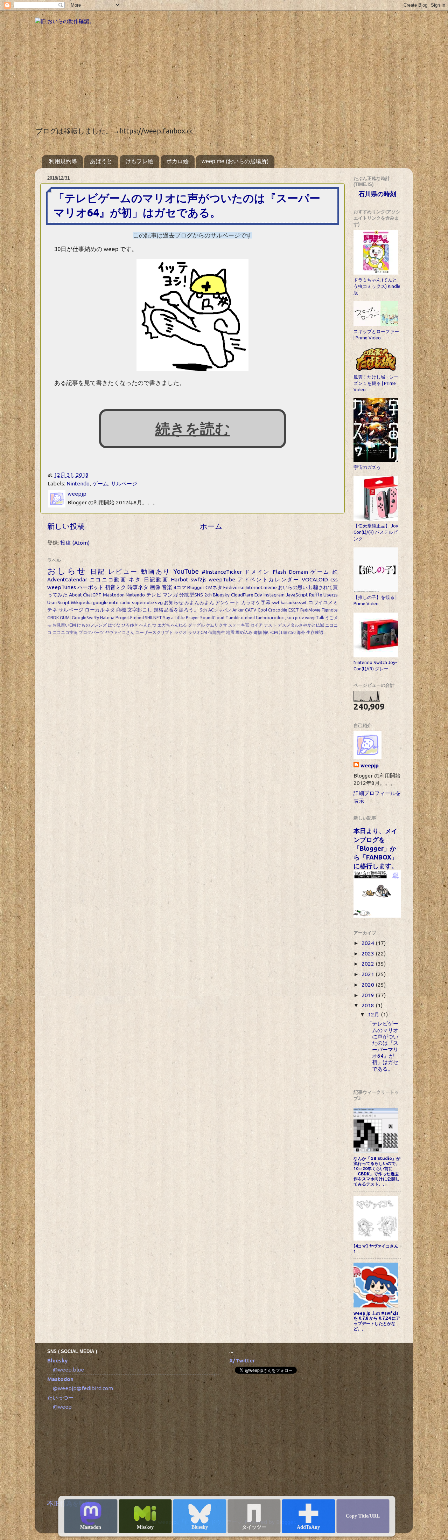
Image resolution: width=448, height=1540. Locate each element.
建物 (257, 632)
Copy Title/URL (363, 1516)
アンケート (227, 602)
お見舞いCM (64, 625)
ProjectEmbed (129, 617)
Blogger (195, 587)
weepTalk (314, 617)
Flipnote (330, 610)
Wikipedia (81, 602)
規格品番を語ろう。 (176, 610)
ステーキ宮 (238, 625)
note (114, 602)
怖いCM (270, 632)
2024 (369, 943)
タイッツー (254, 1527)
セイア (256, 625)
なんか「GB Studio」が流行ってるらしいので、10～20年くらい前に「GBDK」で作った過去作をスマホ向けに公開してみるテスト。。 (377, 1171)
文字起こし (140, 610)
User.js (330, 595)
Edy (258, 595)
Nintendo (78, 483)
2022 (369, 964)
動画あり (156, 571)
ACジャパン (219, 610)
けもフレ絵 (139, 161)
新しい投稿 (66, 526)
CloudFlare (242, 595)
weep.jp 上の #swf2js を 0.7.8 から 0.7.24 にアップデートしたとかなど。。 (377, 1321)
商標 (121, 610)
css (334, 579)
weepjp (369, 765)
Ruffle (315, 595)
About (75, 595)
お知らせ (173, 602)
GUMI (65, 617)
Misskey (145, 1527)
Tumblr (232, 617)
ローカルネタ (100, 610)
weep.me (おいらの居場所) (235, 161)
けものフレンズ (91, 625)
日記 (97, 571)
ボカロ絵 (177, 161)
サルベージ (124, 483)
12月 (374, 1014)
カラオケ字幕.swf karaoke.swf (274, 602)
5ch (203, 610)
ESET (293, 610)
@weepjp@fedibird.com (83, 1388)
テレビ (154, 595)
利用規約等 (63, 161)
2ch (208, 595)
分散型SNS (191, 595)
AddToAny (308, 1527)
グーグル (196, 625)
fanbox (263, 617)
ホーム (211, 526)
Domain (298, 572)
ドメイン (257, 572)
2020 (369, 985)
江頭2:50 (287, 632)
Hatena (107, 617)
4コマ (180, 587)
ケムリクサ (216, 625)
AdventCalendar (67, 579)
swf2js (198, 579)
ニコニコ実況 (65, 632)
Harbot (179, 579)
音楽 (167, 587)
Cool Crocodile (272, 610)
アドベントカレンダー (269, 579)
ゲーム (100, 483)
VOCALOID (315, 579)
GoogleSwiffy (85, 617)
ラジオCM (197, 632)
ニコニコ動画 (108, 579)
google (100, 602)
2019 (369, 995)
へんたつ (147, 625)
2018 (369, 1005)
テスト (270, 625)
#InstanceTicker (222, 572)
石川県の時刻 (377, 193)
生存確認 (314, 632)
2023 (369, 954)
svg (159, 602)
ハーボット (90, 587)
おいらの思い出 (295, 587)
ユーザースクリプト (154, 632)
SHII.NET (153, 617)
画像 (155, 587)
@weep (62, 1407)
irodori (278, 617)
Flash (279, 572)
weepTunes (61, 587)
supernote (143, 602)
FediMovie (310, 610)
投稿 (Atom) (75, 543)
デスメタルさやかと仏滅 (301, 625)
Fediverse (234, 587)
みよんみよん (199, 602)
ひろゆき (129, 625)
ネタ (135, 579)
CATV (250, 610)
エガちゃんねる (172, 625)
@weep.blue (68, 1370)
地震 (230, 632)
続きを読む (192, 428)
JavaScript (297, 595)
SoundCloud (212, 617)
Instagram (274, 595)
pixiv (299, 617)
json (290, 617)
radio (125, 602)
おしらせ (67, 570)
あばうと (101, 161)
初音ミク (115, 587)
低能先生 (216, 632)
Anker (238, 610)
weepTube (222, 579)
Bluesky (199, 1527)
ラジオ (180, 632)
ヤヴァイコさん (119, 632)
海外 (301, 632)
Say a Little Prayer (181, 617)
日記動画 (156, 579)
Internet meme (261, 587)
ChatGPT (92, 595)
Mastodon (90, 1527)
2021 (369, 974)
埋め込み (244, 632)
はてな (114, 625)
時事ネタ (137, 587)
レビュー (123, 571)
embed (248, 617)
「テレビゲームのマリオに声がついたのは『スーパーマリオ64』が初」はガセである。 (382, 1046)
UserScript (58, 602)
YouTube (186, 571)
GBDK (53, 617)
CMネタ (213, 587)
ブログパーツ (91, 632)
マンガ (170, 595)
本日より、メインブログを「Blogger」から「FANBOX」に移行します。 (376, 848)
